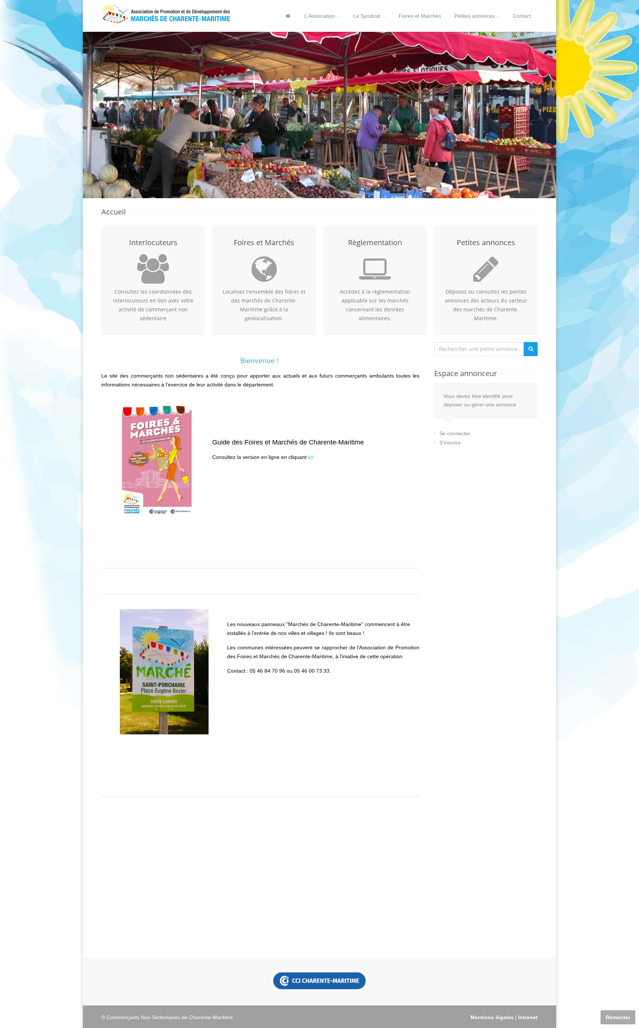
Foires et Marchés (420, 16)
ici (310, 457)
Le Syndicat (367, 16)
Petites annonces (474, 16)
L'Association (319, 16)
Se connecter (454, 433)
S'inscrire (450, 443)
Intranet (528, 1017)
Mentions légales (492, 1017)
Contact (522, 16)
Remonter (618, 1017)
